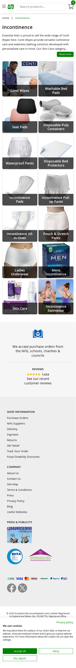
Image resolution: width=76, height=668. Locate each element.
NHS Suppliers (16, 423)
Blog (10, 506)
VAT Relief (13, 445)
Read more (65, 54)
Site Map (12, 484)
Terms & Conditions (19, 490)
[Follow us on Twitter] (22, 591)
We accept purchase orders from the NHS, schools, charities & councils (38, 351)
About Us (13, 473)
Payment (12, 434)
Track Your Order (17, 451)
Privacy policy (64, 622)
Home (5, 18)
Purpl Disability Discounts (23, 456)
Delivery (12, 429)
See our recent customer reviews (38, 380)
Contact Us (14, 478)
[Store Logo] (11, 7)
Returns (12, 440)
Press (10, 495)
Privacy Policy (15, 501)
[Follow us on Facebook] (12, 591)
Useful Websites (17, 512)
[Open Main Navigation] (4, 7)
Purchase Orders (17, 418)
